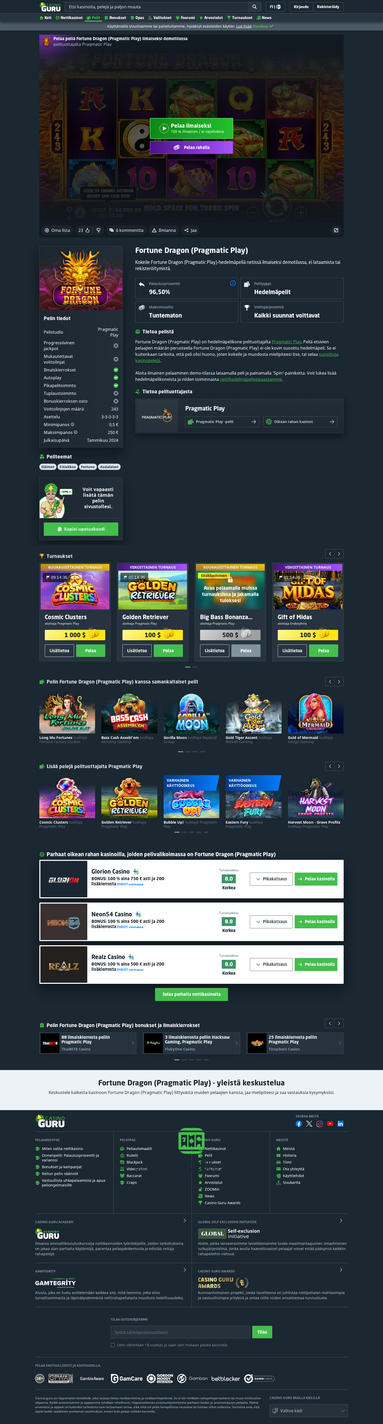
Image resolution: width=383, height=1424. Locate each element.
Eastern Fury (244, 824)
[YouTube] (330, 1124)
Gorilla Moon (190, 740)
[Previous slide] (330, 553)
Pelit (96, 17)
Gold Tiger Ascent (249, 740)
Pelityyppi (262, 283)
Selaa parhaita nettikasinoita (192, 994)
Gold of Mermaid (310, 740)
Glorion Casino (111, 871)
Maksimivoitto (161, 306)
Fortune (88, 466)
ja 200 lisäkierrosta (127, 881)
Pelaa (90, 651)
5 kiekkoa (68, 466)
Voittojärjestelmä (269, 306)
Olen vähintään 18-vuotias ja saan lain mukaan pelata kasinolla (172, 1344)
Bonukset (117, 17)
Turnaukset (242, 17)
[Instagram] (320, 1124)
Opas (139, 17)
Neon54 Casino (112, 914)
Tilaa (262, 1332)
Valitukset (162, 17)
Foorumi (188, 17)
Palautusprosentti (164, 283)
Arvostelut (213, 17)
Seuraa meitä (307, 1116)
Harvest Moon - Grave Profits (314, 824)
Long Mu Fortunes (63, 740)
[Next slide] (339, 553)
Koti (48, 17)
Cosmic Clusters (61, 824)
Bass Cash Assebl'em (127, 740)
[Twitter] (309, 1124)
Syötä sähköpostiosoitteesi (136, 1328)
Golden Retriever (123, 824)
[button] (190, 230)
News (266, 17)
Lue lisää (244, 26)
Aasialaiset (109, 466)
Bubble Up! (190, 824)
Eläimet (47, 466)
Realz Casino (109, 957)
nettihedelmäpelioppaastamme (251, 379)
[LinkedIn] (340, 1124)
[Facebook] (299, 1124)
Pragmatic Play (286, 342)
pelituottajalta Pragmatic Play (82, 44)
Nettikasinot (72, 17)
